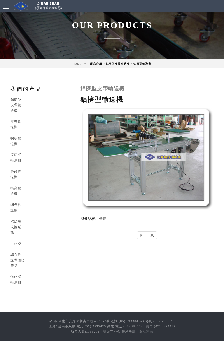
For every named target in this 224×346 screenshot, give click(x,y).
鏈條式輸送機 (15, 279)
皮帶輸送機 (15, 124)
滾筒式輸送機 (15, 157)
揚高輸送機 (15, 191)
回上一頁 (147, 235)
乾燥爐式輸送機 (15, 226)
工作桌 (15, 243)
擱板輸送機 (15, 141)
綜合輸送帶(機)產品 (17, 260)
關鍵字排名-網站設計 (119, 331)
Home (77, 63)
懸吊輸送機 (15, 174)
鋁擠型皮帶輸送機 (15, 105)
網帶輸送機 (15, 207)
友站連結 (146, 331)
